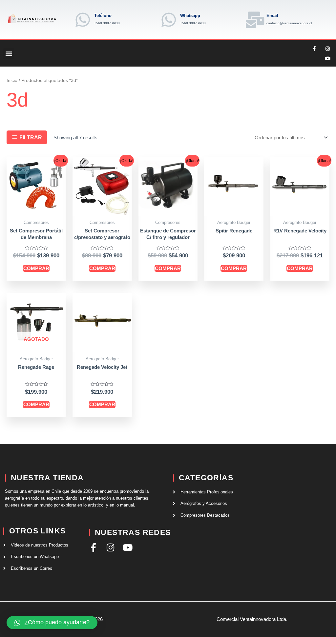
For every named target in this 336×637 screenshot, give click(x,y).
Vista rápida (36, 210)
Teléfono (103, 15)
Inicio (12, 80)
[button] (8, 53)
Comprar (36, 268)
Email (272, 15)
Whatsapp (190, 15)
